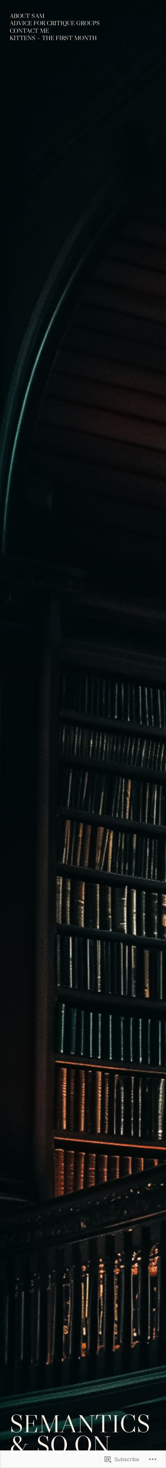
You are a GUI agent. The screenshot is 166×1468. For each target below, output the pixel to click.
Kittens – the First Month (53, 38)
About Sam (27, 16)
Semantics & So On (80, 1434)
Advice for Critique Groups (55, 23)
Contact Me (29, 31)
